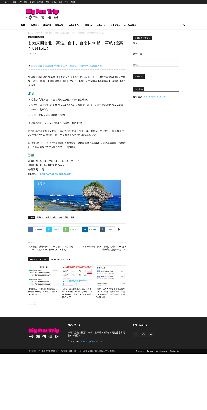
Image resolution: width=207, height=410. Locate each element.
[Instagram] (143, 334)
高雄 (72, 217)
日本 (6, 2)
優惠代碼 (47, 25)
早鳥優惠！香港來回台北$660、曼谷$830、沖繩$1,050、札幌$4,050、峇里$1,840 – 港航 (50, 248)
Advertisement (161, 351)
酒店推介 (89, 25)
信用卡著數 (115, 25)
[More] (119, 229)
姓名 (135, 43)
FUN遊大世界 (73, 25)
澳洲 (66, 2)
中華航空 (40, 217)
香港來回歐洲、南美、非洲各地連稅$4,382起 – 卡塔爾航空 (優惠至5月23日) (104, 248)
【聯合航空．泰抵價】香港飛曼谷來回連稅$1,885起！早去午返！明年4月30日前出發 (43, 291)
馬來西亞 (40, 2)
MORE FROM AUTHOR (61, 259)
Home (30, 33)
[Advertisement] (118, 14)
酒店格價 (59, 25)
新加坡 (32, 2)
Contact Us (174, 351)
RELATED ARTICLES (39, 259)
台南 (60, 217)
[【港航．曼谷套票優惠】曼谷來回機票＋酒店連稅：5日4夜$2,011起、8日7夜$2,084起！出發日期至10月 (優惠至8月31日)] (77, 275)
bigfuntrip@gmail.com (155, 96)
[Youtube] (151, 334)
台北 (53, 217)
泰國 (25, 2)
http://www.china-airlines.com (55, 173)
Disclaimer (140, 351)
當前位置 (137, 54)
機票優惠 (48, 33)
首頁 (23, 25)
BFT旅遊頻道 (130, 25)
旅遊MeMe (102, 25)
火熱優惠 (33, 25)
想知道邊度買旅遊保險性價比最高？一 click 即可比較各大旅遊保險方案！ (67, 66)
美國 (47, 2)
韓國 (14, 2)
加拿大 (54, 2)
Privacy (150, 351)
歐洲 (60, 2)
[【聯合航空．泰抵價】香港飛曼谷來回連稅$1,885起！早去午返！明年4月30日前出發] (43, 275)
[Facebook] (136, 334)
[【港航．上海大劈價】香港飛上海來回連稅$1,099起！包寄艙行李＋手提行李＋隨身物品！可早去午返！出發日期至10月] (111, 275)
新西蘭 (73, 2)
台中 (47, 217)
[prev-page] (30, 303)
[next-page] (34, 303)
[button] (184, 25)
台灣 (20, 2)
